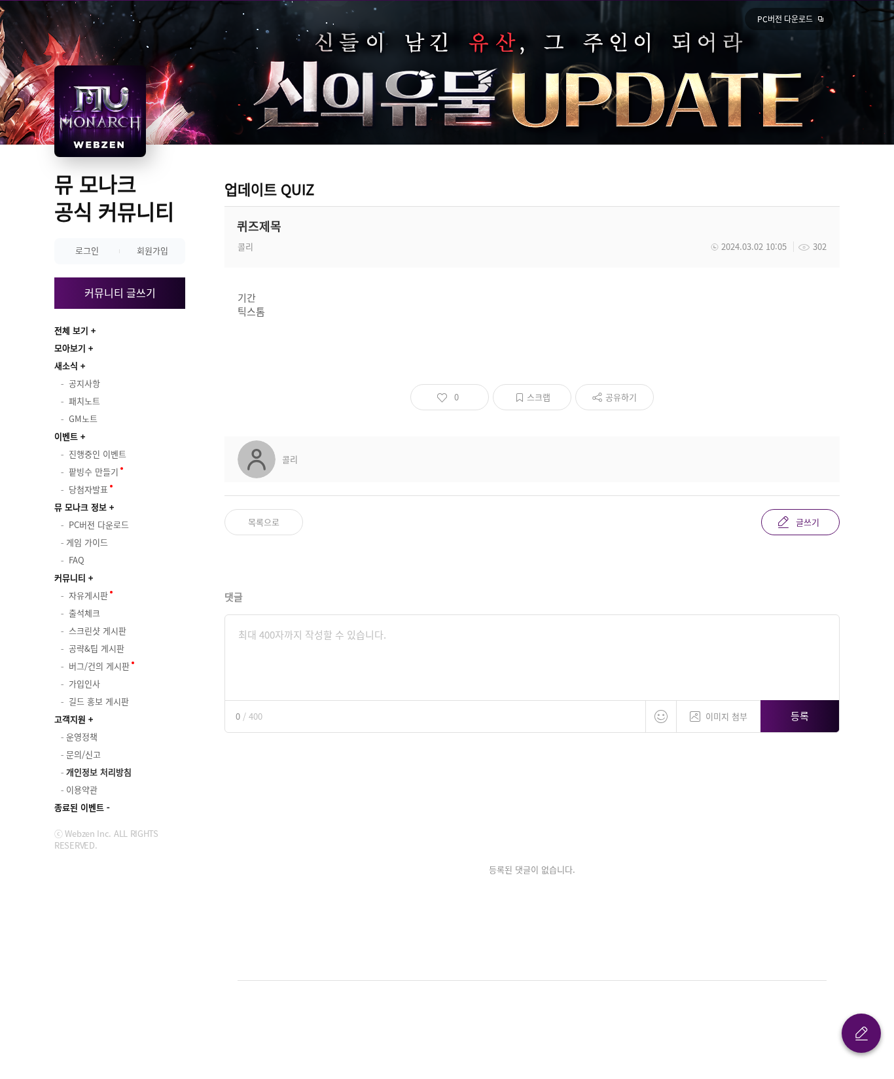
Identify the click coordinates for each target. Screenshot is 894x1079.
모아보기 (70, 348)
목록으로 (263, 522)
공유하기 (621, 397)
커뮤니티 (70, 577)
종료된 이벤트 (79, 807)
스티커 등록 (661, 716)
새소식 (66, 365)
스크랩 (538, 397)
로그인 (87, 250)
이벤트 (66, 436)
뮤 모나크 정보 (80, 507)
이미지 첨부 (726, 716)
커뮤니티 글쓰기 (120, 292)
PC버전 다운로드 (785, 19)
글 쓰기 (861, 1033)
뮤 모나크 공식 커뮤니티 (114, 197)
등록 (800, 716)
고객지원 (70, 719)
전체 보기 (71, 330)
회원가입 (152, 250)
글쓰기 (807, 522)
